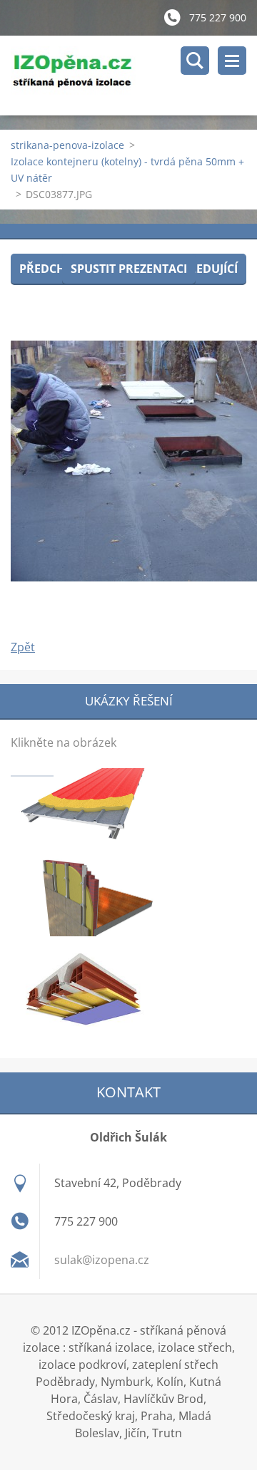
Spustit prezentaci (129, 268)
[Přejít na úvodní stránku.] (134, 75)
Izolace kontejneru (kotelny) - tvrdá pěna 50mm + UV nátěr (127, 170)
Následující (202, 268)
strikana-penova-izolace (67, 145)
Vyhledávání (195, 60)
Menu (232, 60)
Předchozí (51, 268)
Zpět (23, 647)
